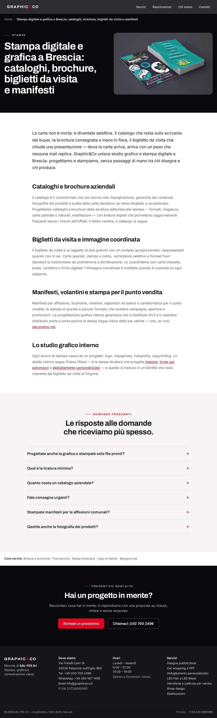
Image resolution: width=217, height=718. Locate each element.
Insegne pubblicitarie (181, 663)
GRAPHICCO (23, 7)
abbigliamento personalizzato (76, 368)
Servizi (141, 7)
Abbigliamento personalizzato (187, 673)
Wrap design (176, 688)
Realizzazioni (162, 7)
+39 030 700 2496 (77, 673)
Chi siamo (185, 7)
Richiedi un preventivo (81, 623)
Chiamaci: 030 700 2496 (133, 623)
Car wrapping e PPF (181, 668)
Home (8, 19)
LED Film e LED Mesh (181, 678)
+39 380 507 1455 (87, 678)
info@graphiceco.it (80, 683)
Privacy (181, 712)
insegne (151, 362)
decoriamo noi (43, 327)
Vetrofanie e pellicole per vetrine (189, 683)
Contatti (204, 7)
